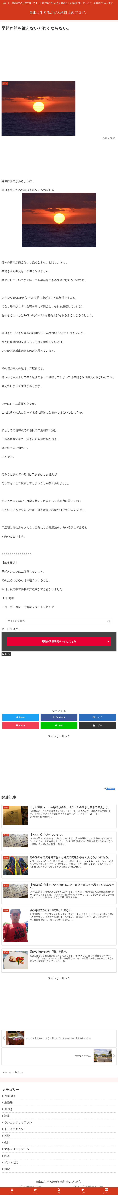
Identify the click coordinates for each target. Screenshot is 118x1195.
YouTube (9, 1095)
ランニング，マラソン (18, 1122)
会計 (7, 1142)
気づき (7, 654)
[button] (109, 621)
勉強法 (8, 1102)
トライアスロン (14, 1129)
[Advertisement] (59, 54)
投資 (7, 1135)
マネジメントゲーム (16, 1149)
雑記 (7, 1169)
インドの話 (11, 1162)
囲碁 (7, 1155)
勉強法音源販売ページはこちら (59, 641)
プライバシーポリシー (30, 1186)
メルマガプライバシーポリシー (88, 1186)
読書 (7, 1115)
